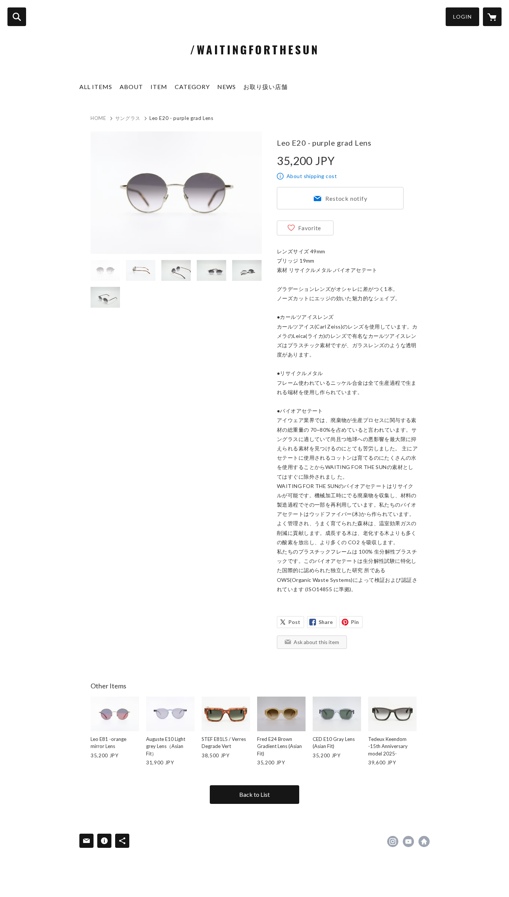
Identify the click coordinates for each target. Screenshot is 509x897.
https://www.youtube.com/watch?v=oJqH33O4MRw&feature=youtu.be (408, 841)
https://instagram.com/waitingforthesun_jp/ (392, 841)
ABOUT (131, 86)
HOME (98, 118)
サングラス (127, 118)
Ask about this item (316, 642)
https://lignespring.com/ (424, 841)
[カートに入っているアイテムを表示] (492, 16)
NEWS (226, 86)
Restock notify (346, 198)
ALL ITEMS (95, 86)
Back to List (254, 794)
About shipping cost (312, 176)
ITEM (159, 86)
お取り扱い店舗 (265, 86)
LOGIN (462, 16)
